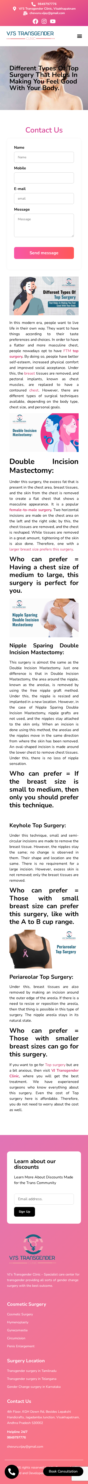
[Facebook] (35, 21)
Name (19, 148)
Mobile (20, 168)
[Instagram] (44, 21)
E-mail (20, 189)
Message (22, 210)
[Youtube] (53, 21)
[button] (79, 36)
